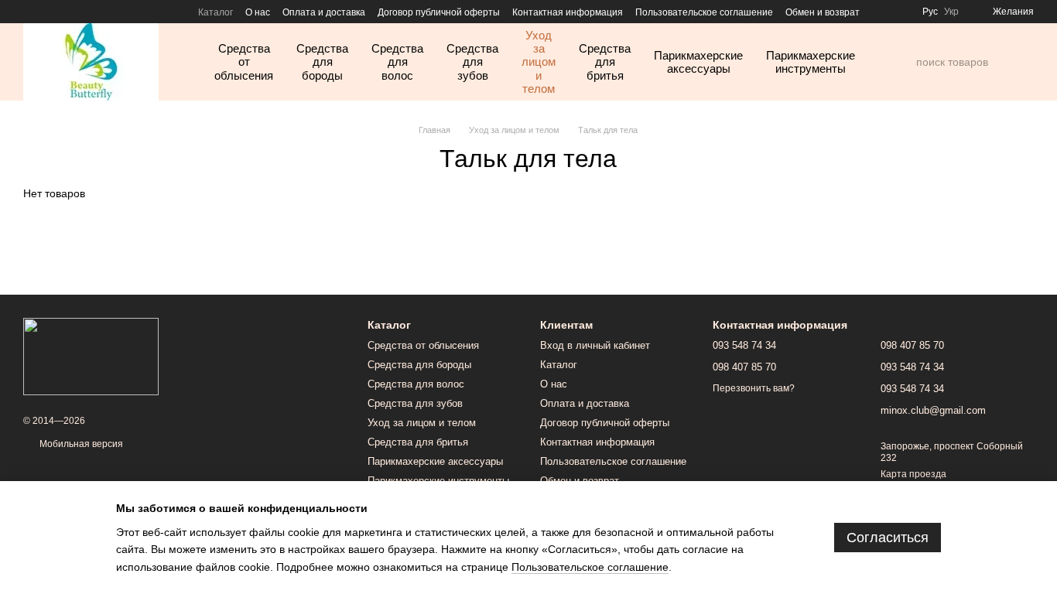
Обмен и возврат (822, 12)
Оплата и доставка (323, 12)
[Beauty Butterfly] (91, 355)
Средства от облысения (243, 62)
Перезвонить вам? (754, 388)
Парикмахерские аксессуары (698, 62)
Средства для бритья (605, 62)
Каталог (215, 12)
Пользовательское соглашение (704, 12)
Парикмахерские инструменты (810, 62)
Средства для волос (397, 62)
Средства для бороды (322, 62)
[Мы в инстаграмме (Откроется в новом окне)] (29, 11)
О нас (257, 12)
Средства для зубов (472, 62)
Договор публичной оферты (439, 12)
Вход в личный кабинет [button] (595, 345)
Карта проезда (913, 474)
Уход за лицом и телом (539, 62)
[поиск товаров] (903, 62)
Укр (951, 11)
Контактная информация (567, 12)
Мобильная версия (80, 444)
